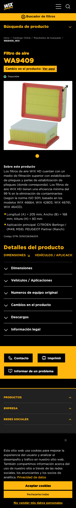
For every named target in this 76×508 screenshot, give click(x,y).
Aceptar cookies (38, 485)
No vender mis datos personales (38, 503)
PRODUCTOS (13, 397)
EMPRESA (11, 408)
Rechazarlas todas (38, 494)
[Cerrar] (66, 440)
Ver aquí (48, 69)
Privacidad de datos (31, 477)
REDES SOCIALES (16, 419)
